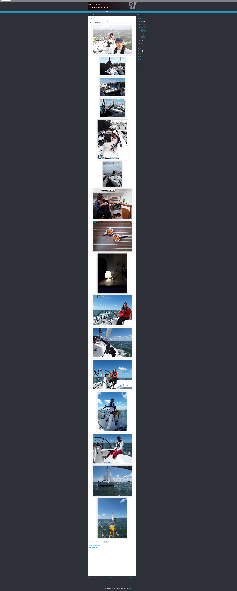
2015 (141, 53)
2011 (141, 59)
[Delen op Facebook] (106, 541)
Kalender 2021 (105, 11)
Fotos (111, 11)
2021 (141, 18)
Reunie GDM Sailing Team (142, 34)
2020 (141, 20)
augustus (142, 27)
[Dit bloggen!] (104, 541)
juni (141, 40)
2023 (141, 16)
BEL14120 (94, 4)
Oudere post (132, 577)
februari (142, 43)
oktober (142, 24)
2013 (141, 56)
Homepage (112, 577)
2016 (141, 51)
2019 (141, 47)
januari (142, 45)
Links (116, 11)
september (143, 26)
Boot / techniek (97, 11)
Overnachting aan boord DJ (142, 37)
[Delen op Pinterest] (108, 541)
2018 (141, 48)
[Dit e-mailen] (103, 541)
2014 (141, 54)
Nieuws (91, 11)
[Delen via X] (105, 541)
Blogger (130, 588)
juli (141, 29)
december (142, 21)
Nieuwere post (92, 577)
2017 (141, 50)
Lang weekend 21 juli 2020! (143, 31)
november (142, 22)
